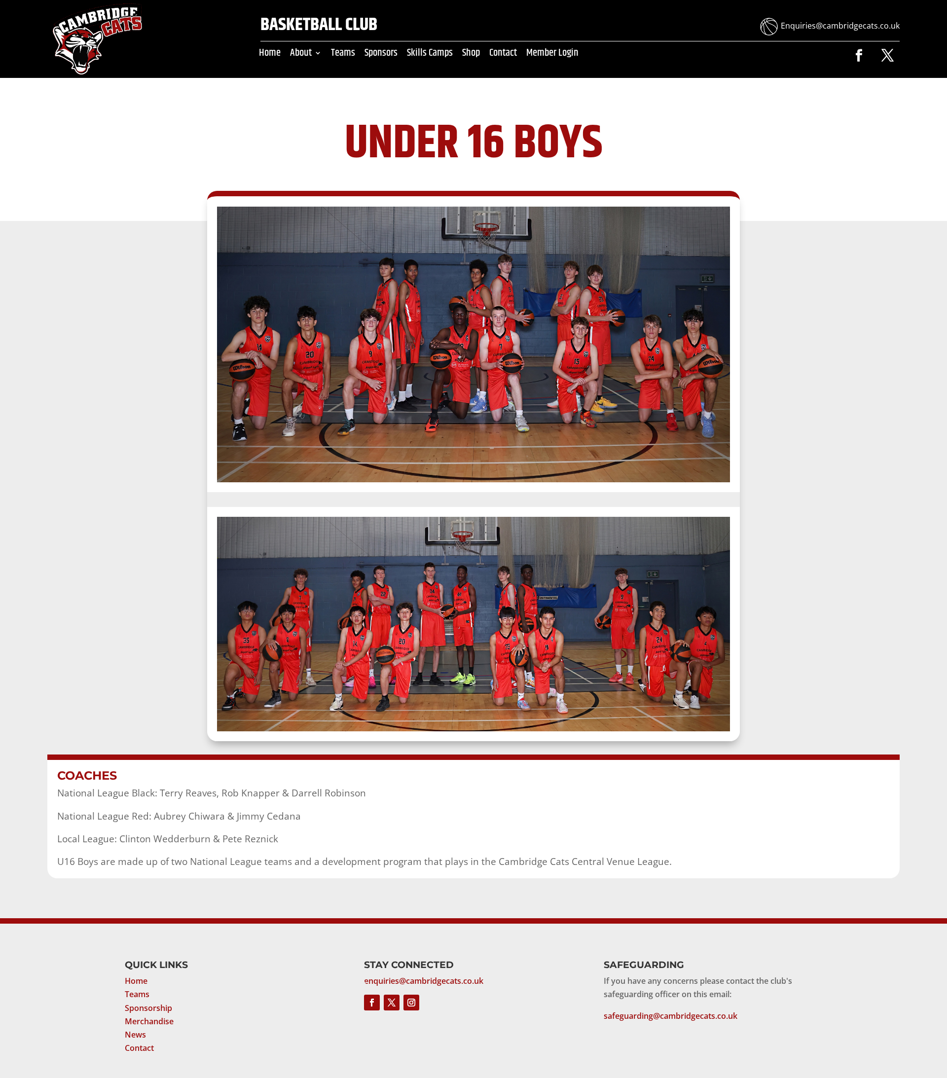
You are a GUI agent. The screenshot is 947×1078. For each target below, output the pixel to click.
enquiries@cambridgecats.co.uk (423, 980)
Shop (471, 54)
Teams (343, 54)
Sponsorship (148, 1008)
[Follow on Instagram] (411, 1002)
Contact (503, 54)
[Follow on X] (887, 55)
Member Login (552, 54)
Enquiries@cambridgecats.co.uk (840, 25)
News (135, 1034)
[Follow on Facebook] (858, 55)
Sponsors (381, 54)
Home (270, 54)
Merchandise (149, 1021)
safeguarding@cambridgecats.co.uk (670, 1015)
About (301, 54)
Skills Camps (430, 54)
